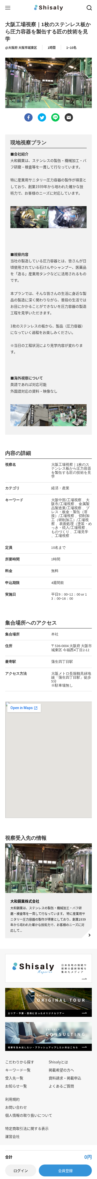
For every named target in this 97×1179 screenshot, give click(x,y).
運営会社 (12, 1136)
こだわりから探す (19, 1061)
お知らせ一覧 (16, 1085)
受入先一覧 (14, 1077)
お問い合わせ (16, 1107)
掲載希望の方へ (61, 1069)
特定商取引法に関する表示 (27, 1128)
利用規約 (12, 1099)
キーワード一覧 (18, 1069)
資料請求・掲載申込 (65, 1077)
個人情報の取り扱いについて (28, 1115)
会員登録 (65, 1170)
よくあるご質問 (61, 1085)
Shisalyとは (58, 1061)
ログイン (20, 1170)
